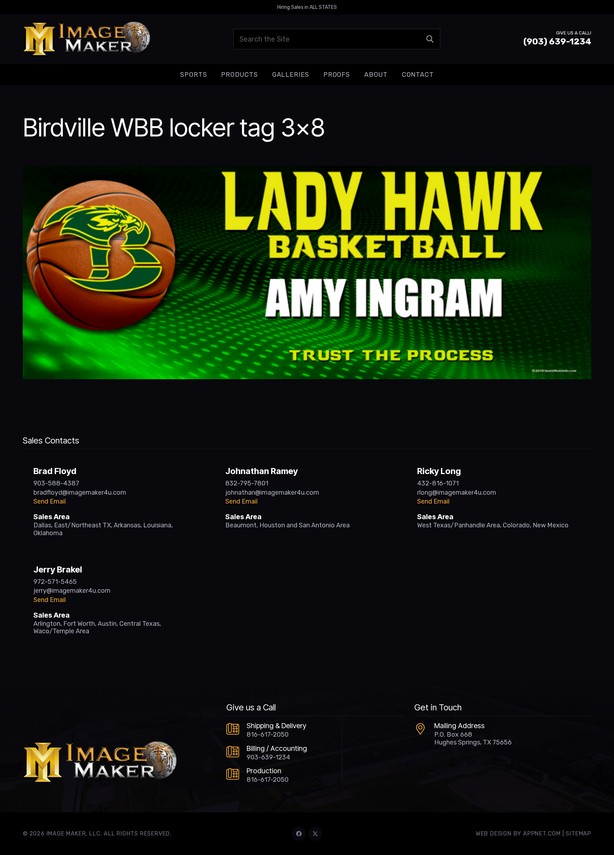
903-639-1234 (268, 757)
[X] (315, 834)
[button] (212, 75)
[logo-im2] (86, 39)
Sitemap (578, 833)
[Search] (430, 39)
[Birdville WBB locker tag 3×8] (307, 171)
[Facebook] (299, 834)
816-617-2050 (268, 734)
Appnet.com (542, 833)
